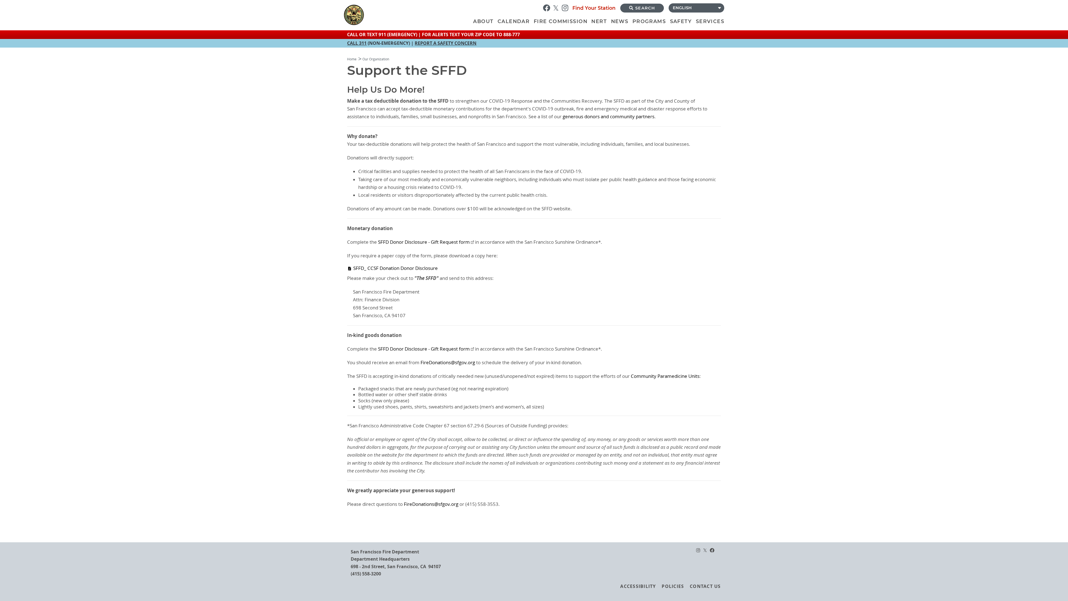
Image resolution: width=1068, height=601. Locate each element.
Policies (673, 586)
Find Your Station (593, 8)
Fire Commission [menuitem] (560, 21)
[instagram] (566, 7)
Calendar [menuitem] (514, 21)
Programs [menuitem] (649, 21)
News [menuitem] (620, 21)
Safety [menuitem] (681, 21)
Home (352, 59)
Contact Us (705, 586)
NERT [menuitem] (599, 21)
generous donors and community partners (608, 117)
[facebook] (548, 7)
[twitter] (557, 7)
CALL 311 (357, 43)
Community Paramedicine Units (665, 376)
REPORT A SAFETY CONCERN (445, 43)
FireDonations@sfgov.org (448, 362)
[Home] (407, 15)
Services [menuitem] (710, 21)
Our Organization (375, 59)
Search (645, 8)
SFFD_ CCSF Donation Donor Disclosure (395, 268)
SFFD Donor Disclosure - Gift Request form (424, 242)
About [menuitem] (483, 21)
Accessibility (638, 586)
